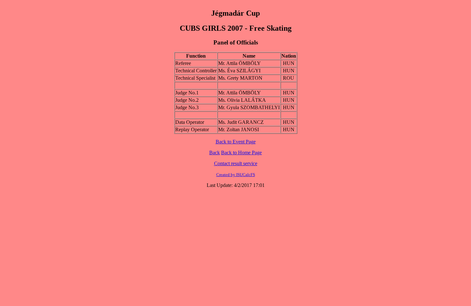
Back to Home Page (241, 152)
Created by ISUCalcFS (235, 174)
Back (214, 152)
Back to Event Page (236, 141)
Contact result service (235, 163)
